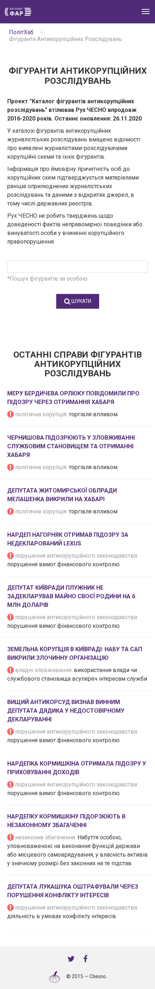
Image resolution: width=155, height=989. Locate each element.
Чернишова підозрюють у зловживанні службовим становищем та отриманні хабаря (71, 446)
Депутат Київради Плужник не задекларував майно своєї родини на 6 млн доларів (71, 596)
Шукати (80, 301)
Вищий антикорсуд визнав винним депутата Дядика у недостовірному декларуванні (65, 711)
